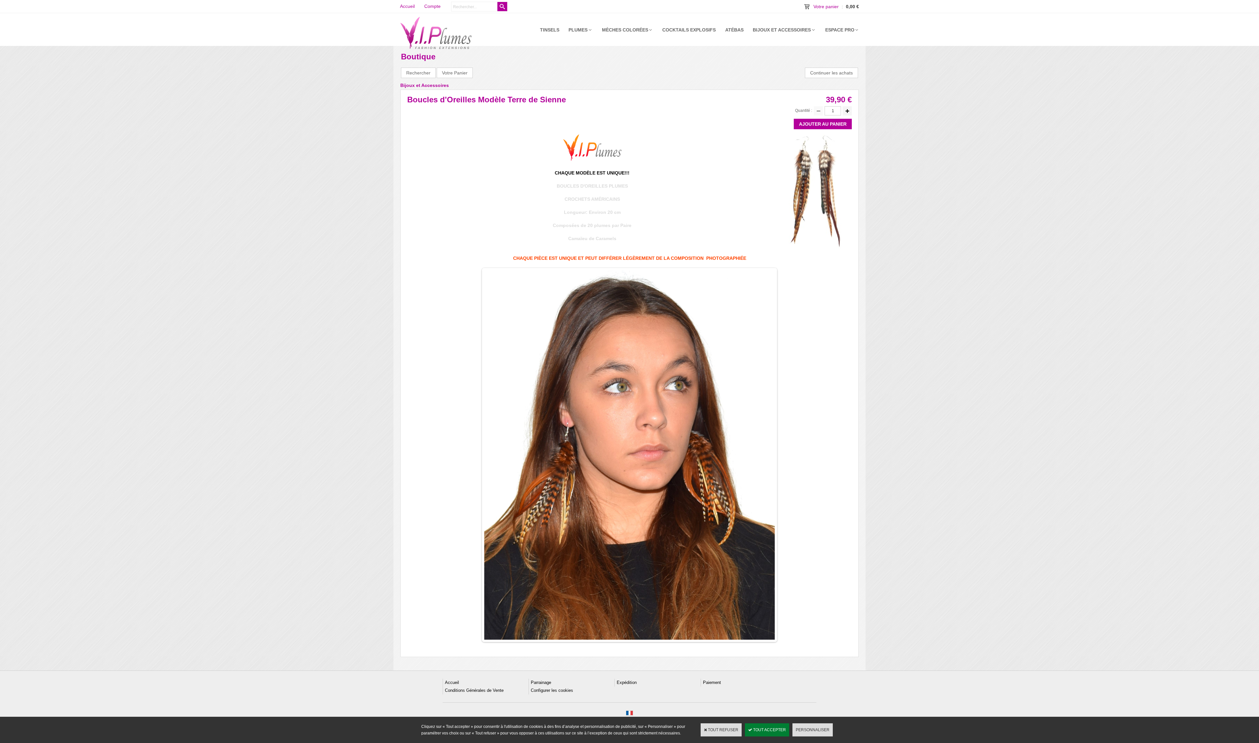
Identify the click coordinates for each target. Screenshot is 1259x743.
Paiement (712, 682)
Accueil (452, 682)
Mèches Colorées (625, 29)
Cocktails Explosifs (689, 29)
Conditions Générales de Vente (474, 690)
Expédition (627, 682)
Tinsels (549, 29)
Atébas (734, 29)
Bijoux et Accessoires (782, 29)
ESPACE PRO (839, 29)
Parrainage (541, 682)
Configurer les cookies (552, 690)
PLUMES (578, 29)
